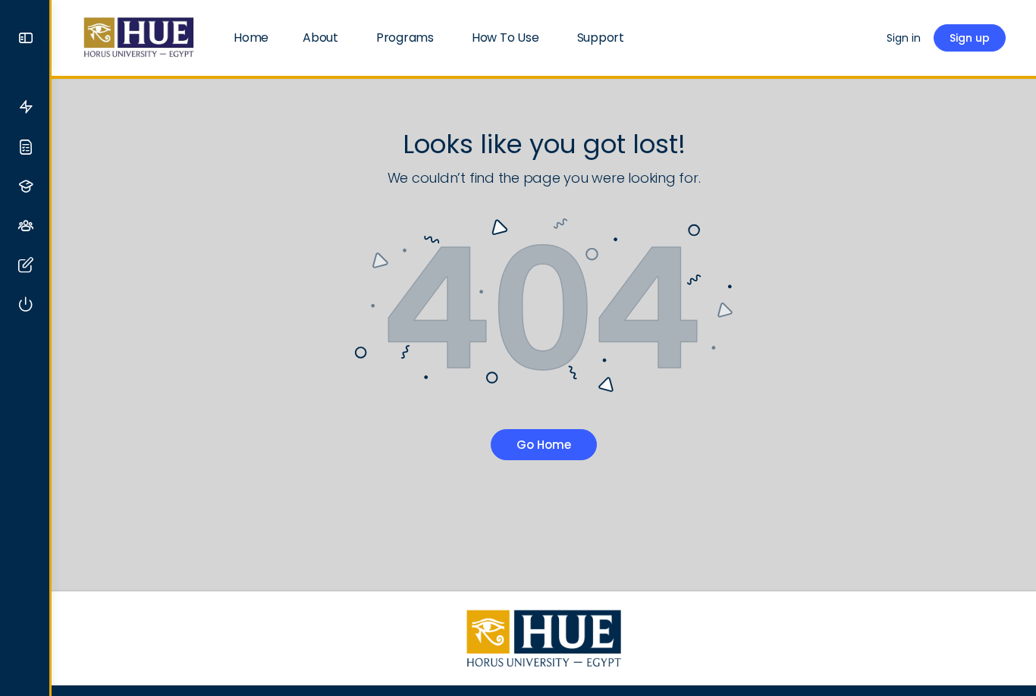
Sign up (970, 37)
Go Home (543, 445)
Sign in (904, 37)
